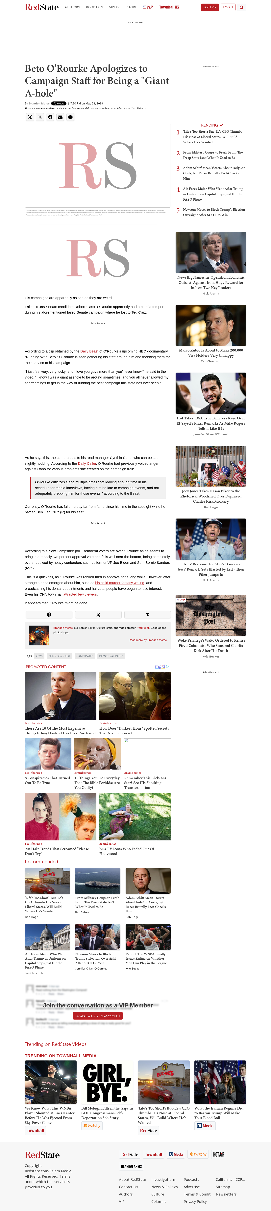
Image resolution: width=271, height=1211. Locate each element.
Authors (72, 7)
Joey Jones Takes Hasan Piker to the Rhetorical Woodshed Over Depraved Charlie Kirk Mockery (210, 496)
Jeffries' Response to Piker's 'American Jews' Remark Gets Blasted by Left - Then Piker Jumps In (211, 569)
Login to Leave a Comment (97, 1016)
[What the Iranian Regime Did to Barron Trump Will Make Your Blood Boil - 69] (220, 1082)
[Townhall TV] (169, 7)
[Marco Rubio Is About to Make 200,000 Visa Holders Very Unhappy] (211, 325)
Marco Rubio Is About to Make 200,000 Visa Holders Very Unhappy (211, 352)
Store (132, 7)
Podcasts (94, 7)
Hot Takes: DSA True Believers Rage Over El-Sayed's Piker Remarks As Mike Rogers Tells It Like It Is (211, 423)
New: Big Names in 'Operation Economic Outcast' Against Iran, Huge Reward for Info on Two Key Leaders (211, 282)
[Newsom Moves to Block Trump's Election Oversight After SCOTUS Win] (97, 937)
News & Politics (164, 1186)
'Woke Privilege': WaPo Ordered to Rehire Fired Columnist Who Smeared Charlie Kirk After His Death (211, 645)
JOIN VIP (210, 7)
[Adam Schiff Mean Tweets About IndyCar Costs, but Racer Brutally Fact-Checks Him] (148, 881)
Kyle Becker (133, 968)
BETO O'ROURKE (59, 656)
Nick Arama (211, 293)
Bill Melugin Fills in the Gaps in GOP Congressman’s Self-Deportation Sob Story (107, 1112)
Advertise (192, 1186)
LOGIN (228, 7)
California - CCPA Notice (231, 1179)
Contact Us (128, 1186)
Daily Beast (89, 351)
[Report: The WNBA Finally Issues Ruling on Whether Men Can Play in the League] (148, 937)
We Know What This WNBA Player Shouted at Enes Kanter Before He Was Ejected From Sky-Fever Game (50, 1115)
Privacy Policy (195, 1201)
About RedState (132, 1179)
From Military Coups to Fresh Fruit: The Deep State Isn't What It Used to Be (97, 902)
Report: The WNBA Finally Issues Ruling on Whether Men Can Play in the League (146, 958)
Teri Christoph (34, 973)
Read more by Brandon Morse (148, 639)
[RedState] (42, 7)
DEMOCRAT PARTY (111, 656)
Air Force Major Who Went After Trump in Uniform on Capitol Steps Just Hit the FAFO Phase (45, 960)
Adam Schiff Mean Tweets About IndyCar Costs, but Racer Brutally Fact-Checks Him (146, 904)
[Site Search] (241, 7)
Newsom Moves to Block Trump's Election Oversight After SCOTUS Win (95, 958)
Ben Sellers (82, 912)
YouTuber (143, 627)
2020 (39, 656)
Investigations (163, 1179)
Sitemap (223, 1186)
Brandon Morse (39, 103)
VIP (121, 1201)
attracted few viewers (80, 594)
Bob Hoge (31, 917)
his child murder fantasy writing (119, 583)
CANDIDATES (84, 656)
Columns (158, 1201)
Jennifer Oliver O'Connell (91, 968)
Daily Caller (87, 463)
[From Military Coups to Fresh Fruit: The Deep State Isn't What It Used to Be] (97, 881)
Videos (114, 7)
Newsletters (226, 1194)
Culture (157, 1194)
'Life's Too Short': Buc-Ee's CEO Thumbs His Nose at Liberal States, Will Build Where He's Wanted (44, 904)
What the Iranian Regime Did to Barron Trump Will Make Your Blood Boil (218, 1112)
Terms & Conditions (199, 1194)
